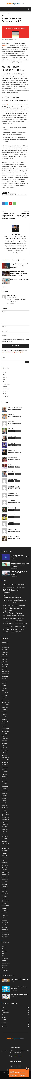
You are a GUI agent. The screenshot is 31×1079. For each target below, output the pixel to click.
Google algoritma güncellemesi (12, 597)
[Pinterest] (10, 203)
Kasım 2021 (5, 779)
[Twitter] (6, 203)
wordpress (21, 629)
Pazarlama (5, 377)
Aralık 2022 (4, 748)
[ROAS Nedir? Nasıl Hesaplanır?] (6, 281)
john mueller (17, 621)
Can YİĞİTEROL (7, 24)
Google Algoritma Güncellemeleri (10, 595)
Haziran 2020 (5, 819)
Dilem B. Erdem (12, 529)
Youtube (18, 632)
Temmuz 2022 (5, 760)
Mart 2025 (4, 683)
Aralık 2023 (4, 719)
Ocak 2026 (4, 659)
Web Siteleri (6, 391)
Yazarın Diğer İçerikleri (18, 260)
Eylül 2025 (4, 669)
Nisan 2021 (5, 795)
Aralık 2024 (4, 690)
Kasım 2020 (5, 807)
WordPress (5, 394)
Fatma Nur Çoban (13, 486)
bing (13, 584)
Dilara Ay (11, 429)
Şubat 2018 (5, 886)
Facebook (21, 587)
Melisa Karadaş (12, 465)
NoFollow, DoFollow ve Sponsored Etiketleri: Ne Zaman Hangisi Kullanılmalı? (20, 565)
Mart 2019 (4, 855)
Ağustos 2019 (5, 843)
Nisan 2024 (5, 709)
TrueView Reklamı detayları (8, 194)
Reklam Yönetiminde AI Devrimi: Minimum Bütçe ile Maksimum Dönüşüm (18, 273)
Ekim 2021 (4, 781)
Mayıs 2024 (5, 707)
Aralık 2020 (4, 805)
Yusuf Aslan (11, 500)
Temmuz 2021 (5, 788)
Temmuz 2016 (5, 932)
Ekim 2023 (4, 724)
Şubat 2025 (5, 685)
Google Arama (20, 600)
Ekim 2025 (4, 666)
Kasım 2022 (5, 750)
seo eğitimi (18, 626)
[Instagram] (14, 253)
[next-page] (5, 287)
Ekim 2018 (4, 867)
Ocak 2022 (4, 774)
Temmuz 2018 (5, 874)
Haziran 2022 (5, 762)
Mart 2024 (4, 712)
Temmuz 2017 (5, 903)
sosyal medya (7, 629)
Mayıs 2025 (5, 678)
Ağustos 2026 (5, 642)
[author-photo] (15, 232)
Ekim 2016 (4, 925)
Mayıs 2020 (5, 822)
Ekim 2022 (4, 752)
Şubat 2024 (5, 714)
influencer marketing (12, 618)
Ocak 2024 (4, 717)
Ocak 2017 (4, 917)
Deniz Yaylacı (12, 436)
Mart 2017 (4, 913)
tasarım (15, 629)
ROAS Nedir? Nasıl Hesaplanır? (19, 279)
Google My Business (9, 608)
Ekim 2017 (4, 896)
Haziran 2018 (5, 877)
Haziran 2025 (5, 676)
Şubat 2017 (5, 915)
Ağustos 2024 (5, 700)
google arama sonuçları (7, 602)
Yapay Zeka (6, 396)
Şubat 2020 (5, 829)
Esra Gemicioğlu (12, 479)
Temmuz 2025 (5, 673)
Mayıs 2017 (5, 908)
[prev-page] (3, 287)
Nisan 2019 (5, 853)
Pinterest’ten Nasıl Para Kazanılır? (20, 994)
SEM (9, 13)
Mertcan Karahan (13, 536)
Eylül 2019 (4, 841)
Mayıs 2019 (5, 850)
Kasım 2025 (5, 664)
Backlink (9, 584)
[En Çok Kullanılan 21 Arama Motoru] (6, 980)
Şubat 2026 (5, 657)
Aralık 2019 (4, 834)
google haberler (22, 605)
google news (19, 608)
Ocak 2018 (4, 889)
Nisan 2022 (5, 767)
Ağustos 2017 (5, 901)
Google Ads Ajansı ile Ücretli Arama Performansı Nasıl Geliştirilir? (19, 265)
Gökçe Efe (11, 522)
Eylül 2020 (4, 812)
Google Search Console (12, 613)
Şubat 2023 (5, 743)
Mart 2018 (4, 884)
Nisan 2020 (5, 824)
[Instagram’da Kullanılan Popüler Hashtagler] (6, 989)
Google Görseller (16, 602)
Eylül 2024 (4, 697)
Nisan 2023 (5, 738)
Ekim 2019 (4, 839)
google (6, 590)
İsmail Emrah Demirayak (15, 407)
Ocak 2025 (4, 688)
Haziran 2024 (5, 705)
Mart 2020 (4, 827)
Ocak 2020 (4, 831)
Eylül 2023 (4, 726)
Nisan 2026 (5, 652)
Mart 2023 (4, 740)
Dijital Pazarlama (20, 584)
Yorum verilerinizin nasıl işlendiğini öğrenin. (13, 352)
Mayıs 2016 (5, 937)
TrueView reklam (11, 192)
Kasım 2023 (5, 721)
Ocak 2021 (4, 803)
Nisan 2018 (5, 882)
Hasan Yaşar (12, 472)
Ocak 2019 (4, 860)
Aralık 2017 (4, 891)
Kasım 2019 (5, 836)
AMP (4, 584)
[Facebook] (3, 203)
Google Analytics (7, 600)
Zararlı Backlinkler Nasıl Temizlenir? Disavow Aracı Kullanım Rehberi (20, 557)
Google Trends (21, 615)
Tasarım (5, 386)
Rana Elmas (11, 421)
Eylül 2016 (4, 927)
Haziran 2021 (5, 791)
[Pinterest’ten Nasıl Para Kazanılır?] (6, 996)
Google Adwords (7, 592)
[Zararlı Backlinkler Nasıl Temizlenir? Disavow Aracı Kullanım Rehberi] (6, 557)
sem (3, 626)
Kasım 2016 (5, 922)
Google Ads (15, 590)
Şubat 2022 (5, 772)
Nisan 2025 (5, 681)
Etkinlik (4, 374)
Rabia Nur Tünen (13, 493)
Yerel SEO (12, 632)
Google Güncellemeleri (10, 605)
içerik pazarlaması (7, 621)
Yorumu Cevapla (10, 303)
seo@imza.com (18, 1056)
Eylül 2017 (4, 898)
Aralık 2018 (4, 862)
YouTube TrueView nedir (20, 194)
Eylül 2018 (4, 870)
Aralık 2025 (4, 662)
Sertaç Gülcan (12, 515)
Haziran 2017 (5, 905)
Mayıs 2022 (5, 764)
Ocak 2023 (4, 745)
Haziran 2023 (5, 733)
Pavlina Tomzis (12, 457)
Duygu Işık (11, 414)
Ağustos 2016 (5, 929)
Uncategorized (6, 389)
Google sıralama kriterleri (9, 615)
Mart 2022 (4, 769)
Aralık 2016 (4, 920)
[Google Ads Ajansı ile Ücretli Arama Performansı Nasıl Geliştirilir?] (6, 266)
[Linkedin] (17, 253)
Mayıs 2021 (5, 793)
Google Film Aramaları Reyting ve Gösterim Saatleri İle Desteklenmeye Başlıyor (8, 216)
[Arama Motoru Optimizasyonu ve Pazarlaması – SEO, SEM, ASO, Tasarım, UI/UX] (15, 3)
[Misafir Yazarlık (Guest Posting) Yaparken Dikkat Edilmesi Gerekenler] (6, 573)
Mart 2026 (4, 654)
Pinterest (11, 623)
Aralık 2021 (4, 776)
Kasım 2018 (5, 865)
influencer (5, 618)
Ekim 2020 (4, 810)
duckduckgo (9, 587)
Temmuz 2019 (5, 846)
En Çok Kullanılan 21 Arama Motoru (20, 979)
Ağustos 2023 (5, 728)
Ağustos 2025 (5, 671)
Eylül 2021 (4, 783)
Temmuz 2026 (5, 645)
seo (12, 626)
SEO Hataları (24, 626)
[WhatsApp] (14, 203)
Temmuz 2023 (5, 731)
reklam (16, 623)
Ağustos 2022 (5, 757)
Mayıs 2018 (5, 879)
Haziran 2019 (5, 848)
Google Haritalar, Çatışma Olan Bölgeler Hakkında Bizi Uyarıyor (23, 215)
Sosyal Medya (6, 384)
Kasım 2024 (5, 693)
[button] (2, 9)
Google (9, 105)
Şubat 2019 (5, 858)
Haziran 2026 (5, 647)
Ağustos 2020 (5, 815)
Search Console (23, 623)
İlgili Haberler (6, 260)
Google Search (7, 610)
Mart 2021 (4, 798)
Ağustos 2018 (5, 872)
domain (4, 587)
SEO (4, 382)
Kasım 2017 (5, 894)
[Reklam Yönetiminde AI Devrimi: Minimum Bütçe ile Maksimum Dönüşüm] (6, 273)
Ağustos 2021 (5, 786)
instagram (21, 618)
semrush (7, 626)
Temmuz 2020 (5, 817)
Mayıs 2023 (5, 736)
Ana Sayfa (4, 13)
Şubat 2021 (5, 800)
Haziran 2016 (5, 934)
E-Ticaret (5, 372)
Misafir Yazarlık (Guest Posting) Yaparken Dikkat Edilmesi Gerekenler (19, 573)
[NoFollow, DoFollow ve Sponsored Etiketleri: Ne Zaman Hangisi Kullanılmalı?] (6, 564)
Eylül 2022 (4, 755)
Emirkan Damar (12, 443)
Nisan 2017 (5, 910)
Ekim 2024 (4, 695)
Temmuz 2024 (5, 702)
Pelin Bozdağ (12, 508)
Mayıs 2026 (5, 650)
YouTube (4, 45)
